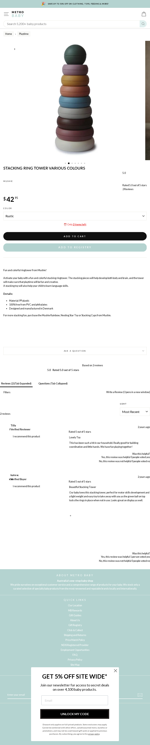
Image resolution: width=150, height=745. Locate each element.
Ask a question (75, 351)
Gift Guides (75, 615)
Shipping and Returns (75, 635)
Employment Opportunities (75, 650)
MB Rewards (75, 610)
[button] (75, 247)
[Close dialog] (115, 670)
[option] (75, 100)
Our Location (75, 605)
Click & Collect (75, 630)
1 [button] (66, 164)
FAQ (75, 654)
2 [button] (69, 163)
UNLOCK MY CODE (75, 714)
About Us (75, 620)
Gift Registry (75, 625)
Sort (123, 404)
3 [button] (72, 164)
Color (7, 208)
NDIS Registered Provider (75, 645)
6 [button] (82, 164)
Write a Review (128, 392)
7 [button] (85, 164)
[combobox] (72, 24)
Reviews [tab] (16, 383)
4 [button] (76, 164)
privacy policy (94, 734)
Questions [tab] (53, 383)
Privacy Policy (75, 659)
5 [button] (79, 164)
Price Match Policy (75, 640)
